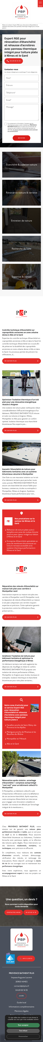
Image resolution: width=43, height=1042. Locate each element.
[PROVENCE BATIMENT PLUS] (21, 11)
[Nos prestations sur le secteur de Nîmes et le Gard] (8, 521)
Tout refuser (23, 1031)
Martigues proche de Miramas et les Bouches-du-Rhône (21, 733)
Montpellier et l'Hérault (16, 738)
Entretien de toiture (21, 220)
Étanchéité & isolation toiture (21, 164)
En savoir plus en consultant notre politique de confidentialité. (23, 130)
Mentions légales (21, 1011)
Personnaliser (23, 1036)
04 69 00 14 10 (31, 912)
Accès (21, 996)
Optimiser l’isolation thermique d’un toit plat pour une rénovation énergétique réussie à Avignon (20, 401)
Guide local (21, 1002)
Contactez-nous (14, 912)
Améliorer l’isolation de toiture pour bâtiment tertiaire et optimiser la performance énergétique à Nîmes (18, 658)
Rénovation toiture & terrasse (21, 192)
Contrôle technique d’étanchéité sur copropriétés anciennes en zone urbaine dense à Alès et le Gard (20, 332)
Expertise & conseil (21, 276)
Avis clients (27, 958)
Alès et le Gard (13, 744)
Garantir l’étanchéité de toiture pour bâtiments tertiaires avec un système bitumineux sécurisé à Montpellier (19, 471)
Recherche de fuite (21, 248)
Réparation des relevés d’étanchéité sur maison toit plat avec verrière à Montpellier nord (20, 588)
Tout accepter (23, 1025)
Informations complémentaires (21, 1006)
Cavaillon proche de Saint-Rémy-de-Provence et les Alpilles (22, 726)
